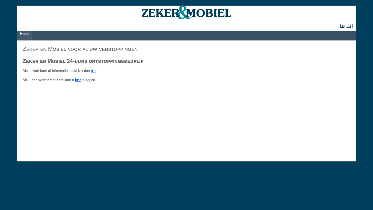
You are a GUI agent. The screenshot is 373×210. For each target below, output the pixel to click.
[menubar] (24, 35)
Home (24, 33)
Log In (345, 25)
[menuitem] (24, 35)
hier (93, 70)
